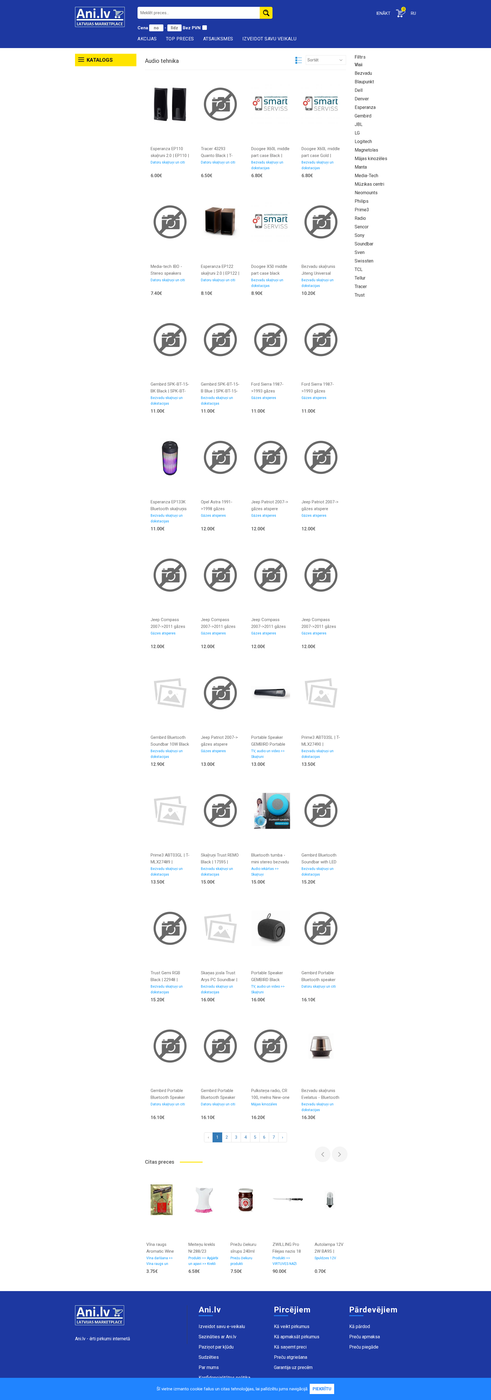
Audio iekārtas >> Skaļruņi (265, 871)
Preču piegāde (363, 1347)
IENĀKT (383, 13)
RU (413, 13)
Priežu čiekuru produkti (241, 1261)
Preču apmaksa (364, 1336)
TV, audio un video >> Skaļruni (268, 754)
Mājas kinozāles (264, 1104)
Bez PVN (192, 27)
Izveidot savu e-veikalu (222, 1326)
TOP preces (180, 39)
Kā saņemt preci (290, 1347)
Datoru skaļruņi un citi (168, 162)
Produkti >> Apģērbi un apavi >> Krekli (203, 1261)
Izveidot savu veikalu (269, 39)
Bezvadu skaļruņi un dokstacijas (267, 165)
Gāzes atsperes (263, 398)
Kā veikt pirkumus (291, 1326)
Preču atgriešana (290, 1357)
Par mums (209, 1367)
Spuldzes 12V (325, 1258)
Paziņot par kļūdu (216, 1347)
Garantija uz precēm (293, 1367)
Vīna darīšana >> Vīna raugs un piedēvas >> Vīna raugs (159, 1262)
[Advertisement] (105, 156)
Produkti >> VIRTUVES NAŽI (284, 1261)
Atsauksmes (218, 39)
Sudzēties (209, 1357)
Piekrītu (322, 1388)
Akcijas (147, 39)
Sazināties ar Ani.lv (217, 1336)
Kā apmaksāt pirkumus (296, 1336)
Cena (143, 27)
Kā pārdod (359, 1326)
